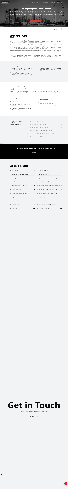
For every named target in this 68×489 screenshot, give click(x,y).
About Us (33, 2)
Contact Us (59, 2)
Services (39, 2)
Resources (53, 2)
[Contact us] (65, 483)
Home (11, 29)
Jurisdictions (45, 2)
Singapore (14, 29)
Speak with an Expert (35, 21)
